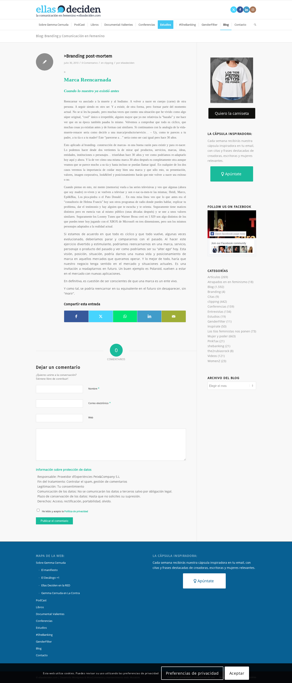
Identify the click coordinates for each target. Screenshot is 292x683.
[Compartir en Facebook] (76, 316)
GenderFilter (217, 321)
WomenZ (214, 361)
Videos (212, 356)
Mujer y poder (218, 336)
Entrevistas (215, 312)
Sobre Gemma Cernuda (51, 563)
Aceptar (236, 673)
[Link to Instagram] (253, 9)
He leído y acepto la (65, 511)
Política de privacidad (76, 511)
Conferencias (217, 306)
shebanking (216, 346)
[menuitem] (53, 24)
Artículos (214, 277)
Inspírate (214, 326)
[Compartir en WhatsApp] (125, 316)
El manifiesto (49, 570)
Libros (40, 607)
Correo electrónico (99, 403)
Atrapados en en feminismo (227, 282)
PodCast (41, 600)
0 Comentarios (90, 62)
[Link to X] (233, 9)
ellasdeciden (127, 62)
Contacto (42, 655)
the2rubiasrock (218, 351)
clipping (108, 62)
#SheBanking (44, 635)
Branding (214, 292)
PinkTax (213, 341)
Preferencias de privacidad (192, 673)
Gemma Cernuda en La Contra (60, 593)
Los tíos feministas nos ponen (229, 331)
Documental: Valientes (50, 614)
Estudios (214, 316)
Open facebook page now (230, 233)
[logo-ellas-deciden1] (68, 9)
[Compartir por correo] (174, 316)
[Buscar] (253, 24)
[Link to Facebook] (240, 9)
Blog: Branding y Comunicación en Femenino (70, 36)
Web (90, 417)
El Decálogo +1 (50, 578)
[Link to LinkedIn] (246, 9)
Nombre (93, 388)
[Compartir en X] (101, 316)
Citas (211, 297)
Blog (211, 287)
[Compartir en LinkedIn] (149, 316)
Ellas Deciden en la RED (55, 585)
